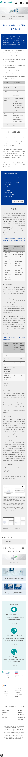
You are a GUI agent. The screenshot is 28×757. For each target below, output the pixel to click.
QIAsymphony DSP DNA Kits (17, 452)
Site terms (18, 688)
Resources (9, 312)
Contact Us (14, 623)
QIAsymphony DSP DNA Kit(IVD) (11, 460)
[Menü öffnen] (27, 3)
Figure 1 (5, 454)
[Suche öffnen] (16, 3)
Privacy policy (18, 686)
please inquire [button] (19, 201)
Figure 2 (21, 460)
